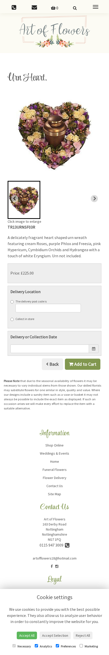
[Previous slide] (14, 198)
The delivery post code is (31, 301)
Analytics (45, 646)
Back (53, 364)
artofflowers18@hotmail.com (55, 558)
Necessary (24, 646)
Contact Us (54, 486)
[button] (24, 200)
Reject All (83, 635)
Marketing (91, 646)
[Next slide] (94, 198)
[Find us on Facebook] (52, 566)
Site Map (54, 494)
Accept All (26, 635)
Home (54, 461)
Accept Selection (55, 635)
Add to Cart (84, 364)
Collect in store (24, 319)
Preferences (68, 646)
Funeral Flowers (55, 469)
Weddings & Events (54, 453)
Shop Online (54, 445)
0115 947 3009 (52, 545)
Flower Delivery (54, 477)
